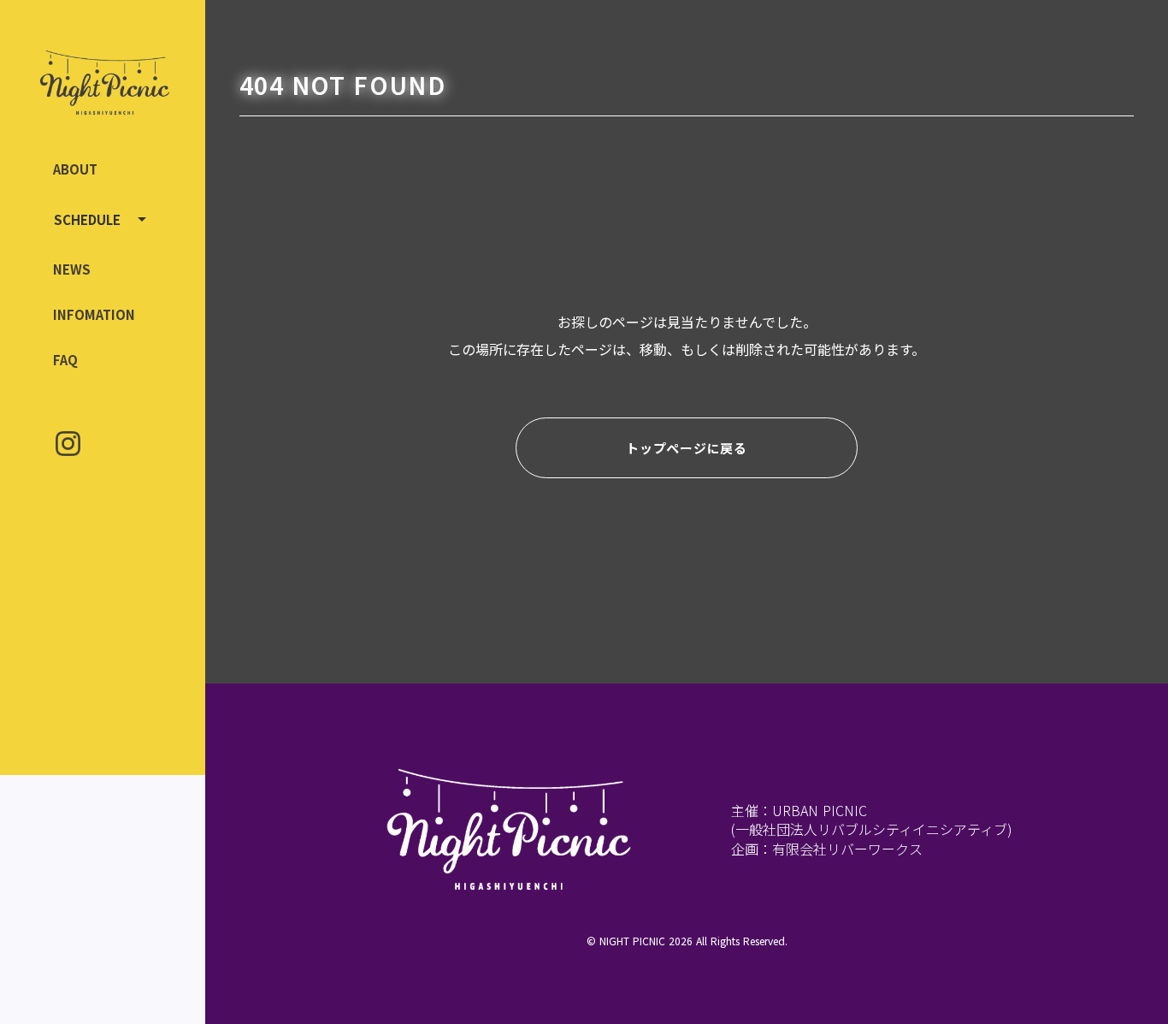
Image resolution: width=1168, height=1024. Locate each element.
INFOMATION (94, 314)
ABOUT (75, 169)
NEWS (72, 269)
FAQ (65, 360)
